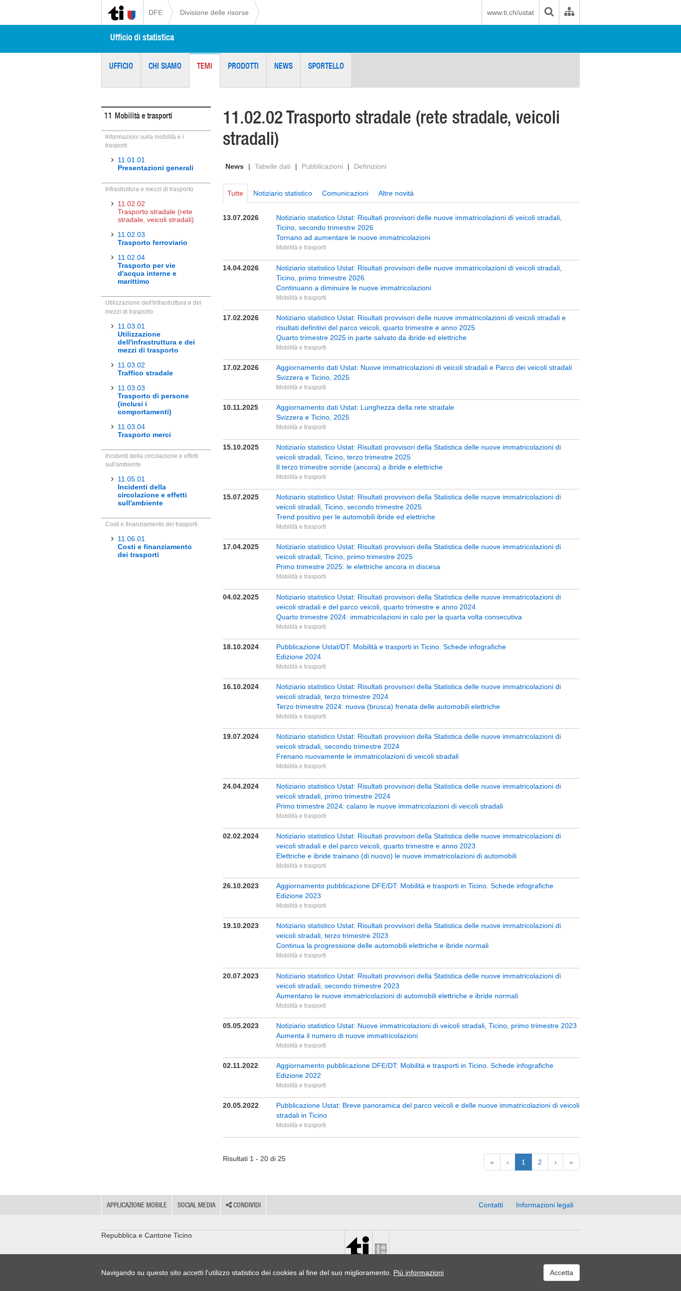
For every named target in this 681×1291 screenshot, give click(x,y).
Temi (204, 65)
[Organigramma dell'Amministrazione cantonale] (569, 12)
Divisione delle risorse (214, 12)
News (283, 65)
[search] (549, 12)
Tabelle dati (273, 166)
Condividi (246, 1204)
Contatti (491, 1205)
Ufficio (121, 65)
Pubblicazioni (322, 166)
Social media (196, 1204)
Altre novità (396, 193)
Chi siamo (165, 65)
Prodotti (243, 65)
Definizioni (370, 166)
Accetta (561, 1273)
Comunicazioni (345, 193)
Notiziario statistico (282, 193)
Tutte (235, 193)
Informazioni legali (544, 1205)
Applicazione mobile (137, 1204)
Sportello (326, 65)
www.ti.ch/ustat (510, 12)
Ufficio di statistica (142, 37)
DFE (156, 12)
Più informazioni (418, 1273)
